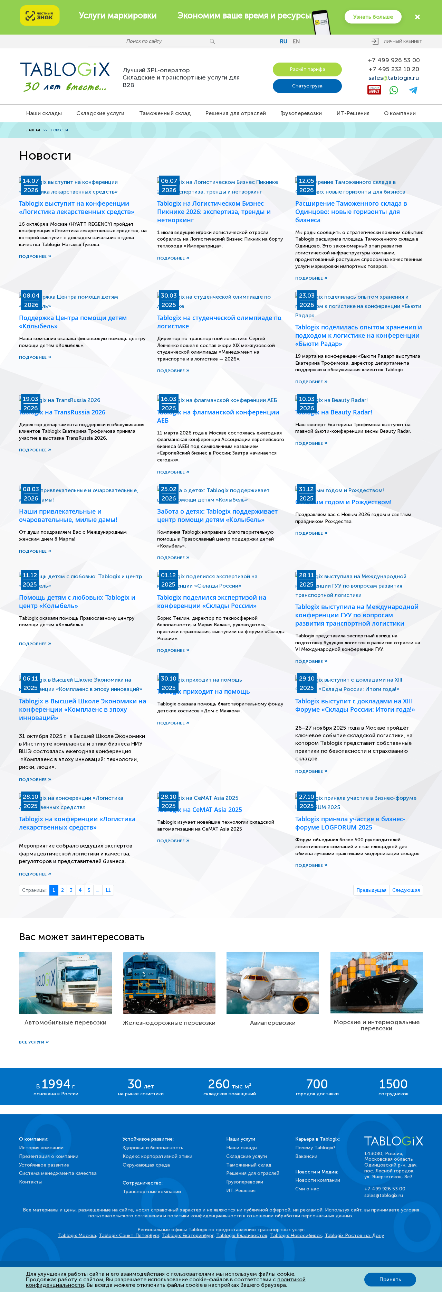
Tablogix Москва (77, 1235)
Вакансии (306, 1156)
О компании (400, 113)
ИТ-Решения (353, 113)
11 (108, 890)
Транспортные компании (152, 1192)
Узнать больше (373, 16)
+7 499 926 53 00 (394, 60)
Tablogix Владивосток (241, 1235)
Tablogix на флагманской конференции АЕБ (218, 416)
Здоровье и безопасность (153, 1148)
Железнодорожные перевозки (169, 1023)
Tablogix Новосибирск (296, 1235)
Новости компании (317, 1180)
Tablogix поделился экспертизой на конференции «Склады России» (211, 601)
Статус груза (307, 86)
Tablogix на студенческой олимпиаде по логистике (219, 321)
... (97, 890)
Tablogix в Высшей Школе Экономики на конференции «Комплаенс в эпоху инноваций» (82, 709)
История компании (41, 1148)
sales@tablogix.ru (383, 1195)
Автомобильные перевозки (65, 1022)
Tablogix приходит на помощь (203, 691)
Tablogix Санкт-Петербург (129, 1235)
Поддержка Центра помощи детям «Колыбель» (73, 321)
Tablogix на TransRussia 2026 (62, 412)
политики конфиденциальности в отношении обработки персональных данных (260, 1216)
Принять (390, 1279)
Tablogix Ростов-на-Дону (354, 1235)
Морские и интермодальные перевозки (377, 1025)
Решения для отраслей (235, 113)
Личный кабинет (403, 41)
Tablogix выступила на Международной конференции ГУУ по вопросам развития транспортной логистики (357, 614)
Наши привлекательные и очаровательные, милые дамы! (68, 515)
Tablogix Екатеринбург (187, 1235)
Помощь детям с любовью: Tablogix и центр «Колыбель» (77, 601)
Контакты (30, 1182)
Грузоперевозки (301, 113)
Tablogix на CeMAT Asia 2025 (199, 809)
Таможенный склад (165, 113)
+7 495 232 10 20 (393, 69)
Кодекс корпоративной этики (157, 1156)
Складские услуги (100, 113)
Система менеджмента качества (58, 1173)
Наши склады (44, 113)
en (296, 41)
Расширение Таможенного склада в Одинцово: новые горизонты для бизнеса (351, 211)
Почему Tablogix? (315, 1148)
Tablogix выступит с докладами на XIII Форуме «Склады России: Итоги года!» (355, 705)
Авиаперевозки (273, 1023)
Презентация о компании (48, 1156)
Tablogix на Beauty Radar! (333, 412)
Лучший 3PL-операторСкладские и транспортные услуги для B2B (181, 77)
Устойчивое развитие (44, 1165)
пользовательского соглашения (125, 1216)
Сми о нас (307, 1189)
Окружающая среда (146, 1165)
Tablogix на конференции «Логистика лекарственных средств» (77, 823)
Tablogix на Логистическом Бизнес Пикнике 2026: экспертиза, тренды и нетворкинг (214, 211)
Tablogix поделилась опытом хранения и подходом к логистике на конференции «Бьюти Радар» (358, 335)
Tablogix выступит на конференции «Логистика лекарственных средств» (76, 207)
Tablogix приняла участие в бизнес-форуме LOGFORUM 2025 (350, 823)
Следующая (406, 890)
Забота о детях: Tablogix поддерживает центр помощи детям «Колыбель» (217, 515)
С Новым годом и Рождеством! (343, 502)
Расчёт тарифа (307, 69)
